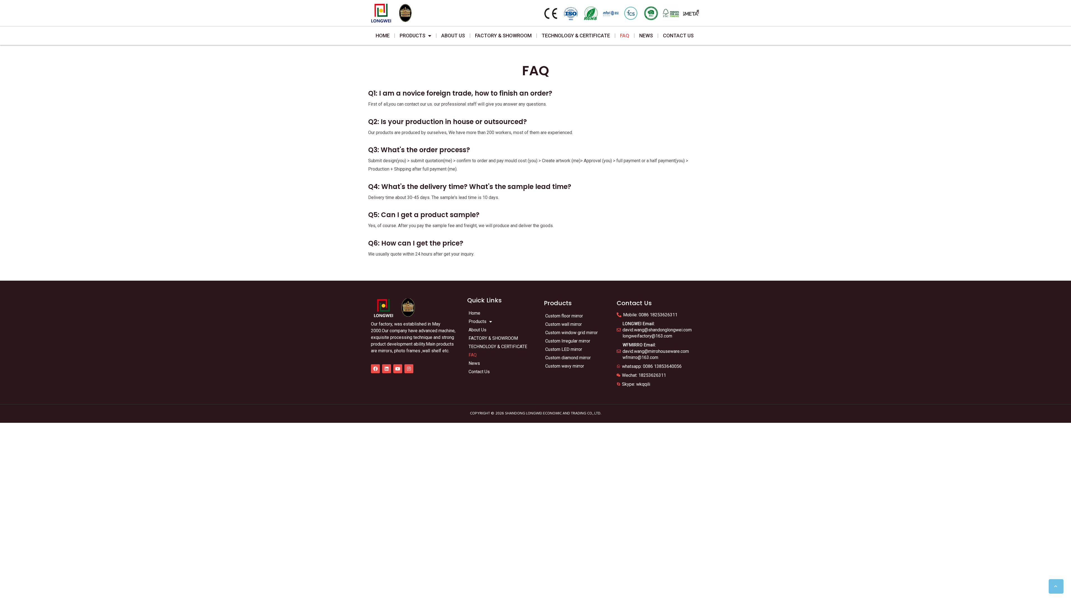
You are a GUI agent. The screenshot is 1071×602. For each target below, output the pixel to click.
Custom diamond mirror (568, 357)
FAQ (624, 35)
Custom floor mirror (564, 316)
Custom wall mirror (563, 324)
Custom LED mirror (563, 349)
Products (412, 35)
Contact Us (678, 35)
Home (383, 35)
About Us (453, 35)
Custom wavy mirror (564, 366)
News (646, 35)
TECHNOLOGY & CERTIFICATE (576, 35)
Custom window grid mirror (571, 332)
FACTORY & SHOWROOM (503, 35)
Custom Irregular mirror (567, 341)
